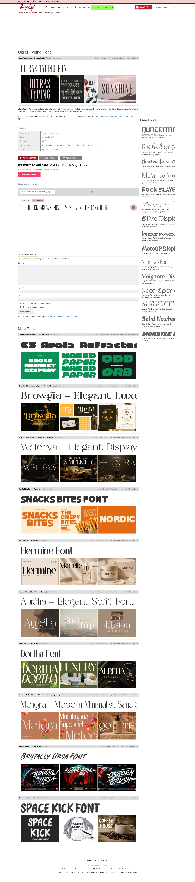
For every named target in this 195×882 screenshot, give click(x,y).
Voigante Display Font (158, 276)
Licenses (72, 872)
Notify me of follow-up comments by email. (36, 303)
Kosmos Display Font (158, 233)
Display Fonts (105, 334)
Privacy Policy (91, 872)
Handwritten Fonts (117, 334)
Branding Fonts (107, 58)
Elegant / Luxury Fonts (122, 58)
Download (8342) (29, 158)
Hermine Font (23, 540)
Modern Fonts (133, 386)
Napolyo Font (155, 262)
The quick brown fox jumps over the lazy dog (63, 207)
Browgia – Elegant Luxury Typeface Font (33, 386)
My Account (39, 1)
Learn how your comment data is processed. (64, 316)
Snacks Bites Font (25, 489)
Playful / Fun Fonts (131, 334)
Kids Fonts (134, 798)
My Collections (53, 1)
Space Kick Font (24, 798)
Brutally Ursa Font (25, 746)
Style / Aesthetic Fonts (34, 13)
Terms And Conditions (108, 872)
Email (20, 296)
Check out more (49, 158)
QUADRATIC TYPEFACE (158, 130)
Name (21, 288)
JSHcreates (36, 798)
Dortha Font (23, 643)
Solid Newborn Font (158, 319)
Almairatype (38, 489)
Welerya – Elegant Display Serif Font (31, 437)
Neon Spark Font (158, 290)
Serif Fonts (134, 58)
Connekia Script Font (158, 146)
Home (21, 13)
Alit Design (38, 746)
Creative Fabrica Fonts (42, 58)
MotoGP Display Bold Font (158, 248)
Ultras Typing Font (25, 58)
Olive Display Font (158, 219)
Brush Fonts (123, 746)
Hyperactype (35, 540)
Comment (21, 263)
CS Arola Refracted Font (27, 334)
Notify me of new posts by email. (32, 307)
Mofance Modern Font (158, 175)
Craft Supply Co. (44, 334)
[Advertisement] (97, 30)
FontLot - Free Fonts (97, 860)
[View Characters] (133, 207)
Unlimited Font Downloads (102, 7)
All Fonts (121, 872)
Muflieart (52, 386)
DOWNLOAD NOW (29, 174)
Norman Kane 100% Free (158, 162)
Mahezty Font (158, 304)
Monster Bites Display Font (158, 333)
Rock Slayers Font (158, 189)
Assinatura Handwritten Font (158, 204)
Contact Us (62, 872)
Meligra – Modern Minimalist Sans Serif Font (34, 695)
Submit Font (132, 872)
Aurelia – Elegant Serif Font (28, 592)
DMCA (80, 872)
